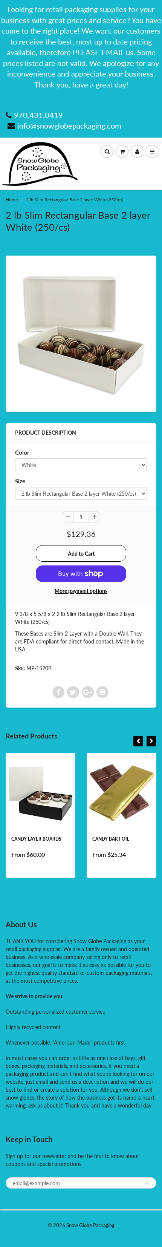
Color (22, 452)
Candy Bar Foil (110, 839)
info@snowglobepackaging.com (69, 125)
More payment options (81, 591)
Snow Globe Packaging (90, 1225)
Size (20, 481)
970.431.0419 (38, 114)
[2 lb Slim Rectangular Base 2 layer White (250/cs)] (81, 333)
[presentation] (138, 741)
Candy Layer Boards (36, 839)
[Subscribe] (147, 1183)
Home (12, 199)
